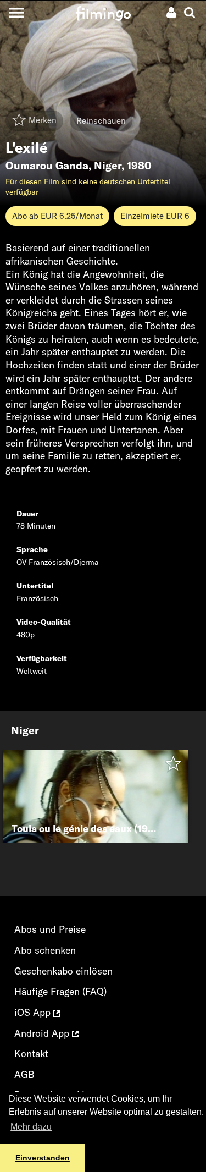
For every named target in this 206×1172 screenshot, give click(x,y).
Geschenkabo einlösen (63, 971)
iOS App (33, 1012)
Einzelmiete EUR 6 (155, 216)
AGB (24, 1074)
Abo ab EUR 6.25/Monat (57, 216)
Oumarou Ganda (46, 165)
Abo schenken (45, 950)
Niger (107, 165)
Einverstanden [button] (42, 1157)
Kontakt (31, 1053)
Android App (43, 1033)
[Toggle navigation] (16, 12)
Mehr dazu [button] (31, 1126)
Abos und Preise (50, 929)
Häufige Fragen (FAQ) (60, 991)
